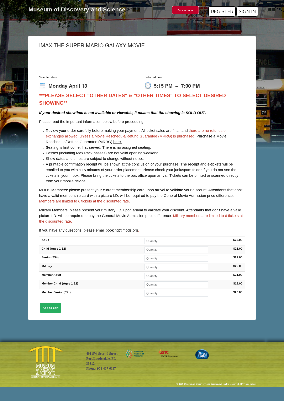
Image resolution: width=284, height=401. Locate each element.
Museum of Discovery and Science (76, 9)
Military (47, 266)
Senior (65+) (50, 257)
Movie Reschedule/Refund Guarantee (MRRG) (133, 136)
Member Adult (51, 274)
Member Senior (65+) (56, 292)
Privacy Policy (248, 384)
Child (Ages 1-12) (54, 248)
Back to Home (185, 10)
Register (222, 11)
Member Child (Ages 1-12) (60, 283)
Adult (45, 240)
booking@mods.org (122, 230)
